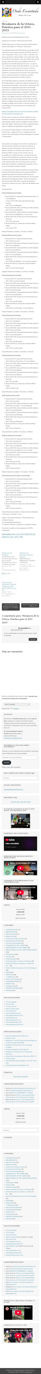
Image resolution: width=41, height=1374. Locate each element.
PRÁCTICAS (4, 21)
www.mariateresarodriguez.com (13, 789)
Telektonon (9, 983)
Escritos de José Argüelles (14, 943)
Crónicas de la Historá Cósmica (15, 938)
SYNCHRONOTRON (12, 981)
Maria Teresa (6, 33)
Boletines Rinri (10, 936)
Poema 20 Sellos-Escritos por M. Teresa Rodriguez (21, 968)
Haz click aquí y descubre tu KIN (20, 802)
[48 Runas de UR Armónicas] (11, 561)
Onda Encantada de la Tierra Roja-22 (17, 1049)
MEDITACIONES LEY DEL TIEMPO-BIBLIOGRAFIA (21, 950)
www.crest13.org (11, 1011)
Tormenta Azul (24, 1076)
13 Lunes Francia (11, 1006)
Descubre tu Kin (10, 1038)
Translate (16, 708)
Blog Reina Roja (11, 934)
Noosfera (8, 956)
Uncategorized (10, 986)
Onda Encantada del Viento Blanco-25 (24, 1088)
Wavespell (9, 990)
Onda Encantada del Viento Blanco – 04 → (30, 605)
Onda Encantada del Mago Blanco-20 (17, 1065)
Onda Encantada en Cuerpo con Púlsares (18, 961)
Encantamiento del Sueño (13, 941)
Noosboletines (10, 954)
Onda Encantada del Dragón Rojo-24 (21, 1090)
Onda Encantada (11, 959)
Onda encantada (19, 1370)
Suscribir (6, 762)
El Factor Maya (10, 1058)
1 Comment (22, 33)
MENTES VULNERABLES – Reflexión (21, 1092)
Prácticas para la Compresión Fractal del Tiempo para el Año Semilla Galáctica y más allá (9, 586)
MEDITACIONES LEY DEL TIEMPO (16, 947)
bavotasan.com (29, 1372)
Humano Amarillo (17, 1076)
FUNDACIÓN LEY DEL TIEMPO (15, 945)
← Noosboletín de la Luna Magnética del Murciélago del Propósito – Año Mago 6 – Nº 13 (10, 607)
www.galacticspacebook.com (14, 1015)
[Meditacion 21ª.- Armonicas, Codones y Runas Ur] (28, 561)
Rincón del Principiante (13, 979)
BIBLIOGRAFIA (10, 932)
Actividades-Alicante (12, 929)
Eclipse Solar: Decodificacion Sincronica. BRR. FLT (21, 1056)
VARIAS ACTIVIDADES (13, 988)
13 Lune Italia (10, 1004)
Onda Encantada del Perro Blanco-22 (17, 1036)
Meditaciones (11, 977)
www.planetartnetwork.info (14, 1022)
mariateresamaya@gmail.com (13, 738)
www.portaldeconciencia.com (14, 1024)
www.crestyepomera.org (13, 1013)
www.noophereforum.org (13, 1020)
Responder (33, 639)
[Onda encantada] (20, 11)
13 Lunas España (11, 1002)
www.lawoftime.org (11, 1017)
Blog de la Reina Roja (12, 1008)
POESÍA (8, 972)
